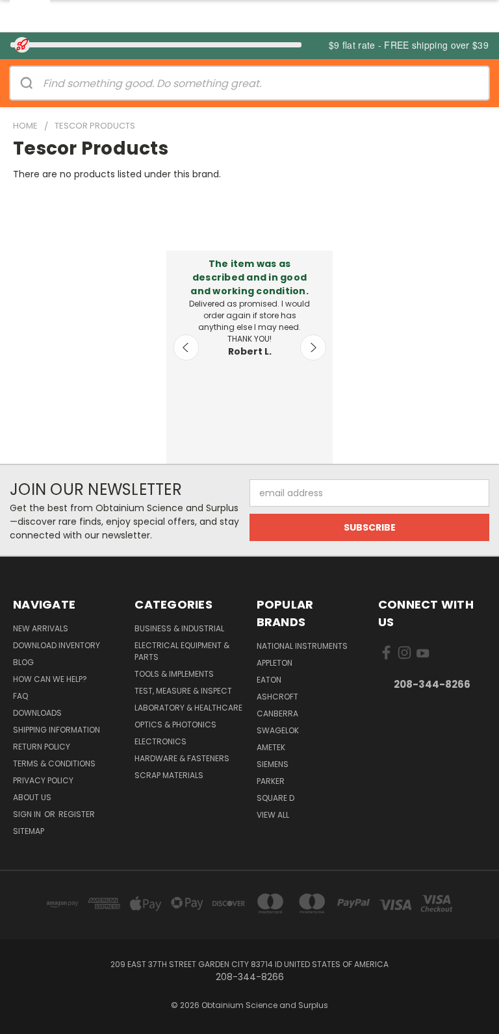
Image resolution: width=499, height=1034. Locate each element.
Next (313, 347)
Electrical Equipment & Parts (181, 651)
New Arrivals (40, 628)
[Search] (26, 83)
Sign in (28, 814)
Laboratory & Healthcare (188, 707)
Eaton (269, 679)
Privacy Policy (43, 780)
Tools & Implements (174, 673)
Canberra (277, 713)
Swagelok (278, 730)
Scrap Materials (168, 775)
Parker (271, 781)
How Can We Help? (50, 679)
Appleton (274, 662)
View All (273, 814)
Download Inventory (56, 645)
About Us (32, 797)
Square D (275, 797)
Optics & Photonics (175, 724)
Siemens (272, 764)
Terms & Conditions (54, 763)
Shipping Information (56, 729)
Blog (23, 662)
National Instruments (302, 645)
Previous (186, 347)
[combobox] (266, 83)
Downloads (37, 712)
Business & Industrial (179, 628)
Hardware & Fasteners (181, 758)
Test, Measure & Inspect (183, 690)
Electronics (160, 741)
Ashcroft (277, 696)
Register (76, 814)
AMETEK (271, 747)
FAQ (20, 695)
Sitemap (28, 831)
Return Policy (41, 746)
